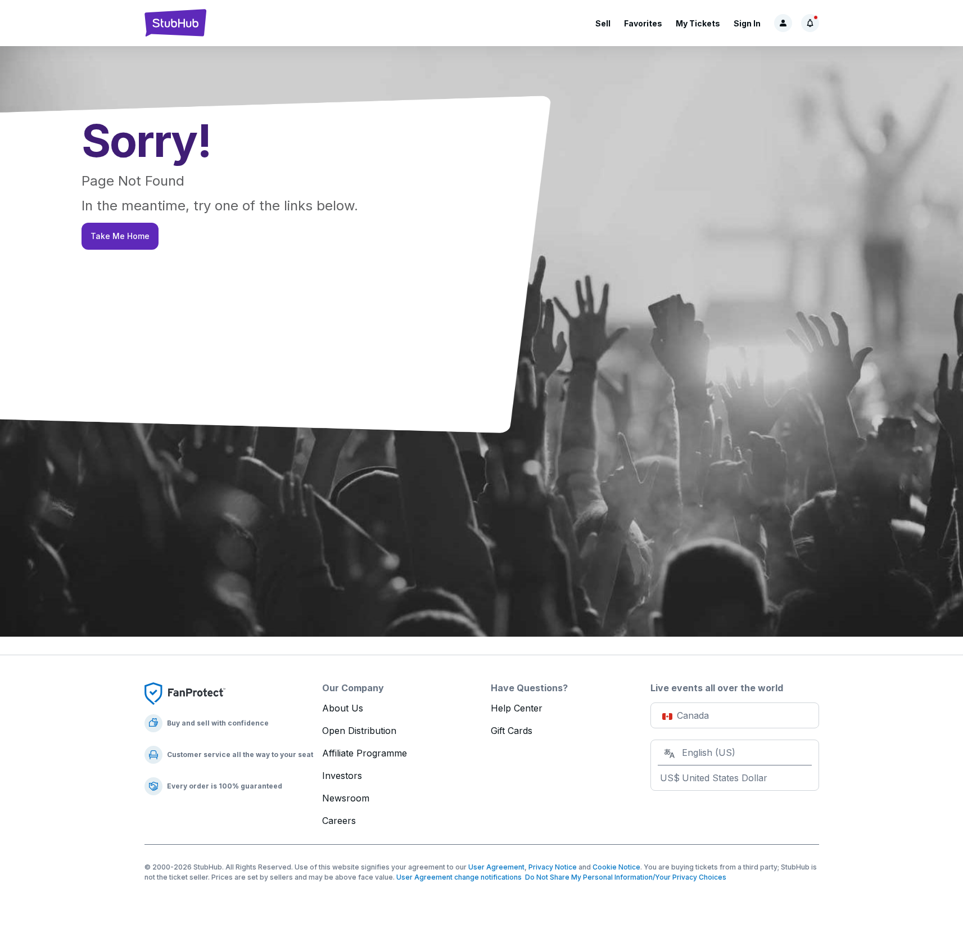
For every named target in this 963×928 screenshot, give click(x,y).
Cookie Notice (616, 867)
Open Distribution (359, 730)
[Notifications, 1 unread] (810, 23)
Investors (342, 775)
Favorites (643, 23)
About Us (342, 708)
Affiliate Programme (364, 753)
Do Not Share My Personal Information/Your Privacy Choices (624, 877)
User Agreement (496, 867)
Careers (339, 820)
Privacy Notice (552, 867)
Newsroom (345, 798)
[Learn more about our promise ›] (184, 693)
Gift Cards (511, 730)
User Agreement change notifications (459, 877)
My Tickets (698, 23)
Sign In (747, 23)
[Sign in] (783, 23)
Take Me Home (120, 236)
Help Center (516, 708)
